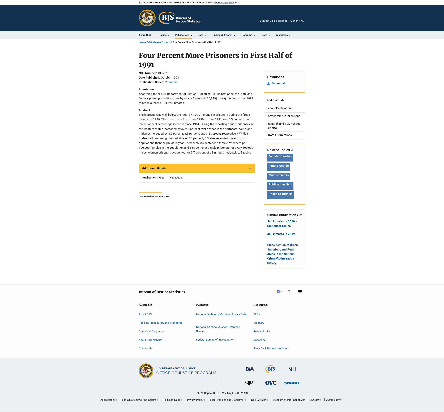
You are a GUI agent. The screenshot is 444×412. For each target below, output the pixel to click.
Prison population (281, 194)
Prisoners (171, 82)
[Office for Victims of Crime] (270, 385)
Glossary (258, 322)
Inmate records (279, 165)
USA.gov (314, 399)
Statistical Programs (151, 331)
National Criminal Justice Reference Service (218, 329)
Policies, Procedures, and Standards (160, 322)
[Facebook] (281, 294)
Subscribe (281, 20)
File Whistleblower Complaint (139, 399)
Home (142, 42)
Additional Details (154, 168)
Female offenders (280, 156)
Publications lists (280, 184)
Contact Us (266, 20)
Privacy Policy (195, 399)
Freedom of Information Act (289, 399)
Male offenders (279, 175)
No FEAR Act (258, 399)
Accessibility (107, 399)
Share (305, 23)
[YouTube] (302, 294)
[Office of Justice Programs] (147, 17)
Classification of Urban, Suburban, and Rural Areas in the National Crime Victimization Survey (283, 254)
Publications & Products (158, 42)
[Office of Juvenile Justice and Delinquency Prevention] (249, 386)
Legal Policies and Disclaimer (227, 399)
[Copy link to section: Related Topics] (291, 149)
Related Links (261, 331)
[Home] (180, 18)
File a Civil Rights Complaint (270, 348)
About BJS (145, 314)
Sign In (294, 20)
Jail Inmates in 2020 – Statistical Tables (282, 224)
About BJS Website (150, 339)
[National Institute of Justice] (292, 372)
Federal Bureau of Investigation (215, 339)
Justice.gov (333, 399)
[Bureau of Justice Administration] (250, 372)
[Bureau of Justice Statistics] (271, 374)
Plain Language (171, 399)
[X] (291, 294)
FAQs (256, 314)
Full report (278, 83)
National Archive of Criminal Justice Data (221, 314)
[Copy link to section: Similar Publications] (300, 214)
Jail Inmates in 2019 (281, 234)
